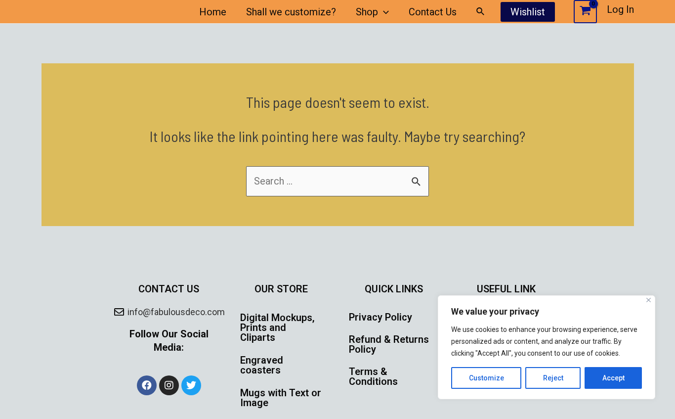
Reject (553, 378)
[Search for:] (337, 181)
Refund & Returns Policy (389, 344)
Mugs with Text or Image (280, 398)
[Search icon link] (480, 11)
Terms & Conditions (373, 376)
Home (212, 12)
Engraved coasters (261, 365)
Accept (613, 378)
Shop (367, 12)
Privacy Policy (380, 317)
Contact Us (433, 12)
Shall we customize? (291, 12)
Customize (486, 378)
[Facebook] (147, 385)
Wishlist (527, 12)
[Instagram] (169, 385)
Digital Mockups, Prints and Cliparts (277, 327)
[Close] (648, 300)
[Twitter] (191, 385)
